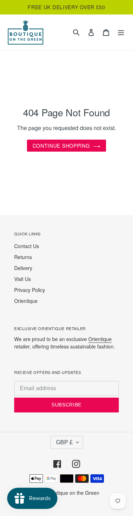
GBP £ (64, 442)
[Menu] (120, 32)
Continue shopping (61, 145)
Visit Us (22, 278)
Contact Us (26, 246)
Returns (23, 256)
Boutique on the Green (73, 492)
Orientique (26, 300)
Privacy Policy (29, 289)
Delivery (23, 267)
